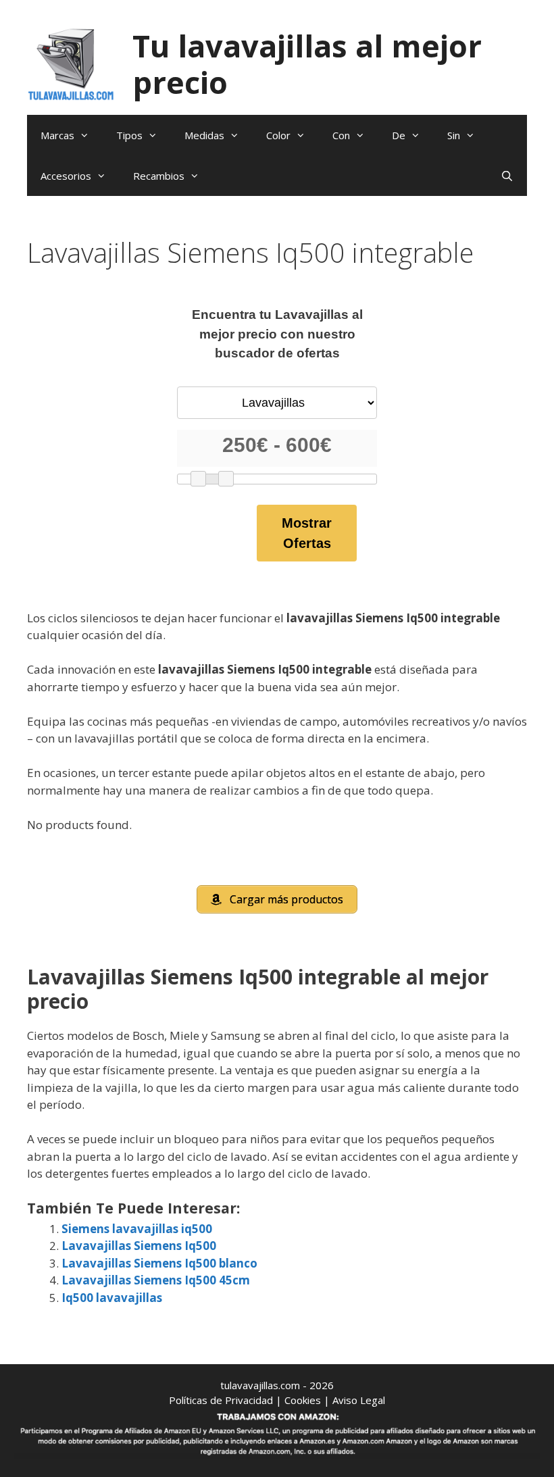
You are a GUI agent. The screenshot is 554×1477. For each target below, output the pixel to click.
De (398, 135)
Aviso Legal (358, 1400)
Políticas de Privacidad (221, 1400)
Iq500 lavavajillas (111, 1297)
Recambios (158, 175)
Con (341, 135)
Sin (453, 135)
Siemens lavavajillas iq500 (136, 1228)
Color (278, 135)
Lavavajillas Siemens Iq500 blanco (159, 1263)
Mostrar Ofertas (307, 533)
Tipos (129, 135)
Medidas (204, 135)
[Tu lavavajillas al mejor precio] (71, 63)
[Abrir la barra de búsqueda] (507, 175)
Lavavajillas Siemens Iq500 (138, 1245)
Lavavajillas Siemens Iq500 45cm (155, 1280)
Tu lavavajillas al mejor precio (307, 64)
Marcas (57, 135)
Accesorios (66, 175)
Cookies (302, 1400)
